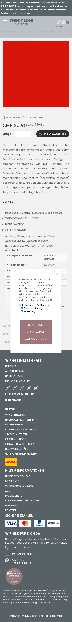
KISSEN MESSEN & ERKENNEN (20, 429)
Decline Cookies (35, 324)
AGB (7, 491)
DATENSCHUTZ (13, 495)
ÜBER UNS (10, 366)
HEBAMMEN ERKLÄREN (17, 449)
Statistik (44, 305)
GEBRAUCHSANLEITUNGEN (20, 444)
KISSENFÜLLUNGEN (15, 439)
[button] (32, 113)
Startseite (9, 31)
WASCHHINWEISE (15, 415)
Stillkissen (27, 31)
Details (8, 202)
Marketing (29, 311)
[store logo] (26, 22)
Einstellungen (36, 331)
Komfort (64, 31)
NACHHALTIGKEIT (15, 376)
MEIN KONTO (12, 481)
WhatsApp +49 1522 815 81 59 (22, 561)
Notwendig (28, 305)
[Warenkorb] (65, 23)
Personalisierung (33, 308)
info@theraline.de (22, 553)
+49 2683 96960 (21, 547)
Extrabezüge (46, 31)
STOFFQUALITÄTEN (16, 434)
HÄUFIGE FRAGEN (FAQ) (18, 476)
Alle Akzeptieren (35, 338)
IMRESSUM (11, 505)
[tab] (36, 202)
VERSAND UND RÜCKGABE (19, 486)
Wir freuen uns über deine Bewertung (27, 117)
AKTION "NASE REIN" (16, 371)
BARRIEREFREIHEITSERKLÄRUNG (22, 500)
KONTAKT (10, 510)
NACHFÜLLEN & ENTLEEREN (19, 419)
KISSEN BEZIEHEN (14, 424)
